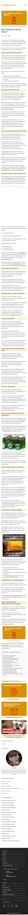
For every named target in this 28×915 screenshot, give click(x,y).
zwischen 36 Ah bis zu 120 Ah (19, 168)
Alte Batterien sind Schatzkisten (7, 805)
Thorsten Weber (7, 36)
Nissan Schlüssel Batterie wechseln (8, 826)
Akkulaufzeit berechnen (6, 838)
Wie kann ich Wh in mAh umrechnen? (10, 659)
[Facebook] (4, 906)
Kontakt (4, 858)
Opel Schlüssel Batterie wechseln (8, 831)
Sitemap (4, 860)
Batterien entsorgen (5, 781)
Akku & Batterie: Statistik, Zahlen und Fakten (10, 840)
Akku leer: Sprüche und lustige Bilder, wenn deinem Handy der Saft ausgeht (14, 736)
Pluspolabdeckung (5, 833)
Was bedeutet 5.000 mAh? (8, 661)
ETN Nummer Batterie (5, 819)
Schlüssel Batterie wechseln (8, 894)
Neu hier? (4, 853)
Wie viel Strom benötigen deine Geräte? (11, 658)
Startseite (4, 851)
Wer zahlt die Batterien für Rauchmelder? (10, 788)
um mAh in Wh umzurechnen (19, 265)
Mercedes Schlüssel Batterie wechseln (9, 812)
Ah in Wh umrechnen (5, 790)
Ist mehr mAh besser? (7, 666)
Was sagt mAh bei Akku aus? (8, 657)
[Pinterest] (12, 906)
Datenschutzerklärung (7, 865)
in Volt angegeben (21, 252)
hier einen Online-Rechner (15, 263)
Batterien (4, 882)
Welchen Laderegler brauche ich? (8, 824)
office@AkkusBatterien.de (11, 876)
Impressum (4, 863)
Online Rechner (5, 887)
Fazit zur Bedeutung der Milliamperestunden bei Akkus (13, 674)
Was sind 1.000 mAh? (7, 664)
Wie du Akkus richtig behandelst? (10, 670)
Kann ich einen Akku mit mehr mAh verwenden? (13, 668)
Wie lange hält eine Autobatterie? (14, 717)
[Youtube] (16, 906)
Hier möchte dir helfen (18, 769)
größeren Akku (7, 431)
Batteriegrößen (4, 783)
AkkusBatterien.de (8, 5)
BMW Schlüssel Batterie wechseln (8, 800)
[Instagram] (8, 906)
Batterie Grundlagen (5, 786)
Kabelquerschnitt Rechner (6, 814)
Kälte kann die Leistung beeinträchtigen (13, 595)
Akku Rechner (4, 793)
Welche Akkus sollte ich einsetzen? (10, 669)
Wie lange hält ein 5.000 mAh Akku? (10, 662)
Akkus (3, 885)
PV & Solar (4, 892)
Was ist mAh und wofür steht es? (9, 655)
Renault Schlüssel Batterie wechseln (8, 807)
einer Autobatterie (5, 168)
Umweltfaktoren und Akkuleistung (10, 672)
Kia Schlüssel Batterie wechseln (7, 802)
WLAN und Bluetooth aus (12, 575)
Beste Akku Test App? (14, 699)
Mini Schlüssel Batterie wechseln (8, 817)
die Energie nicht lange (9, 503)
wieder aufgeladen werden (7, 109)
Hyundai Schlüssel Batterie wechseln (8, 821)
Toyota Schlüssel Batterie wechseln (8, 836)
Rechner (4, 855)
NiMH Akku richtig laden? (6, 828)
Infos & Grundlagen (6, 889)
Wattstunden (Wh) (9, 178)
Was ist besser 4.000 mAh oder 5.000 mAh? (11, 665)
